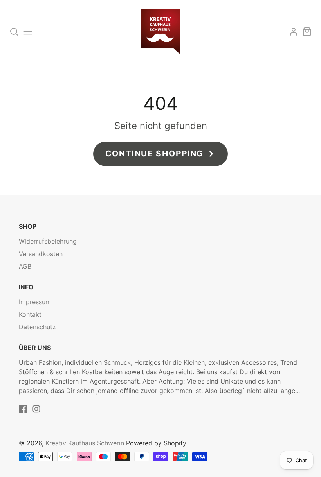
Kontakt (30, 314)
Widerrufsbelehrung (48, 241)
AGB (25, 266)
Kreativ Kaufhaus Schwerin (84, 443)
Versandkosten (41, 254)
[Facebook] (23, 409)
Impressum (35, 302)
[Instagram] (36, 409)
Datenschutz (37, 327)
